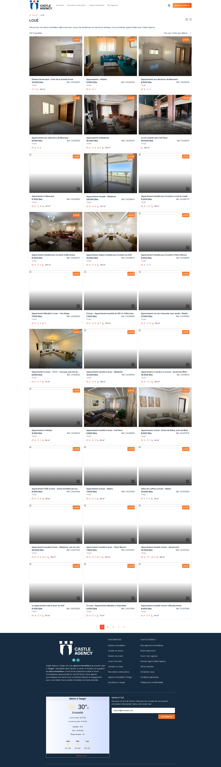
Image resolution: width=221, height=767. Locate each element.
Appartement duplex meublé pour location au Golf (109, 255)
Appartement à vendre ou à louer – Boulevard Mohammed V (168, 372)
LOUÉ (76, 39)
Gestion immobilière (96, 5)
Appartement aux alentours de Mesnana (159, 79)
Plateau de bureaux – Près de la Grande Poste (52, 79)
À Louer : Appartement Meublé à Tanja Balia (106, 605)
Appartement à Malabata (97, 138)
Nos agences (113, 5)
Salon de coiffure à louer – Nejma (156, 489)
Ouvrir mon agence (148, 656)
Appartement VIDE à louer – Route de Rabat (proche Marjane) (59, 489)
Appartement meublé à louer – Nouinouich (160, 547)
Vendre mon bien (115, 656)
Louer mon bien (115, 661)
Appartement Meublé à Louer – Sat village (50, 313)
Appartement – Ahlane (96, 79)
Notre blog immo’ (148, 651)
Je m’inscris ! (166, 716)
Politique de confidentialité (151, 682)
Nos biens (60, 5)
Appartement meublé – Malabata (101, 196)
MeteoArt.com (81, 756)
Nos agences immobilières (151, 645)
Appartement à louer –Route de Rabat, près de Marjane (166, 430)
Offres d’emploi (147, 666)
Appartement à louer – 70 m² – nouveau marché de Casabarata (60, 372)
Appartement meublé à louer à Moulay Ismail (161, 605)
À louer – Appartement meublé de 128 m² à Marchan (110, 313)
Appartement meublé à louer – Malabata (104, 372)
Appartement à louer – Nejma (99, 489)
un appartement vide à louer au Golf (48, 605)
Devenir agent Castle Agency (153, 661)
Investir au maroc (116, 651)
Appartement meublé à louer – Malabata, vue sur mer (56, 547)
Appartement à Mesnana (43, 196)
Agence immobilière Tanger (120, 677)
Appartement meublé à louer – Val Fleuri (104, 430)
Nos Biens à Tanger (116, 682)
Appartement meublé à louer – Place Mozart (106, 547)
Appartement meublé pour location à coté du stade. (164, 196)
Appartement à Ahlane (42, 430)
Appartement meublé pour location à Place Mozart (164, 255)
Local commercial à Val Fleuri (154, 138)
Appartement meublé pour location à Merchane (53, 255)
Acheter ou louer (115, 666)
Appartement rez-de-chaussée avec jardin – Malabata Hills (168, 313)
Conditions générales (149, 677)
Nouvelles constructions (76, 5)
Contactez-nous (147, 672)
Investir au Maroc (182, 5)
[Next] (118, 627)
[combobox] (181, 33)
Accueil (34, 15)
